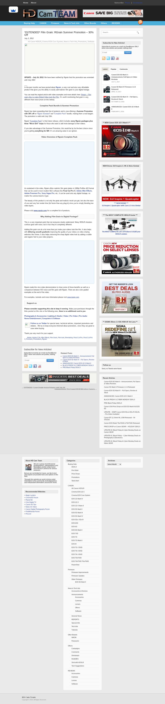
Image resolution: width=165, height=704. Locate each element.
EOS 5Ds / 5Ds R (78, 520)
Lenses (77, 604)
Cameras (78, 601)
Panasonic (75, 641)
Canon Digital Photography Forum (38, 509)
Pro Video (74, 316)
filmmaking (69, 337)
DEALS (74, 467)
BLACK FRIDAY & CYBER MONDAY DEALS (119, 400)
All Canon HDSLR (34, 42)
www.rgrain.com (40, 211)
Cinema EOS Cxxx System (52, 42)
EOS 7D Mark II (77, 540)
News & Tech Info (70, 23)
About (33, 3)
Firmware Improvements (80, 572)
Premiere (29, 339)
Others (103, 23)
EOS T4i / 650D (77, 554)
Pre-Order (75, 470)
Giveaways (75, 655)
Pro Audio (83, 316)
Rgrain (58, 87)
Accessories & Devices (80, 591)
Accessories (79, 597)
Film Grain (53, 337)
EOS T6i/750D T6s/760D (80, 561)
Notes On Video (31, 507)
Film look (61, 337)
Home (25, 3)
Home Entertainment (32, 318)
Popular (113, 69)
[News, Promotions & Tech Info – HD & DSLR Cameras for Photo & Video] (49, 17)
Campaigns (76, 648)
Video (66, 316)
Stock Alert (75, 481)
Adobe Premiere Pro (32, 193)
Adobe (29, 337)
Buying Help (28, 23)
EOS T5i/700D (77, 558)
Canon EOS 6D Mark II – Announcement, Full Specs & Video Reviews (124, 77)
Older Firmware (77, 579)
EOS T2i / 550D (77, 547)
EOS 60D (75, 523)
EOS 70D (75, 533)
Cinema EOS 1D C (78, 492)
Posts (127, 3)
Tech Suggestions (78, 666)
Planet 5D (29, 500)
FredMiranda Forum (33, 511)
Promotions (82, 42)
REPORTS (75, 619)
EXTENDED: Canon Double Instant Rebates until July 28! (43, 387)
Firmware (54, 23)
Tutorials (75, 630)
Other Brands (89, 23)
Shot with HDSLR (78, 662)
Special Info (76, 623)
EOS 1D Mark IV (77, 499)
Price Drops (76, 474)
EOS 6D (74, 526)
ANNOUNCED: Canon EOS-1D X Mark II (118, 396)
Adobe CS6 (36, 337)
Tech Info (75, 626)
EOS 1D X (75, 502)
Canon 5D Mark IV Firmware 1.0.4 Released (119, 387)
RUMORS (75, 659)
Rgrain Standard (44, 114)
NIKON (74, 637)
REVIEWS (115, 23)
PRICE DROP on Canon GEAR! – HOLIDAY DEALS (122, 427)
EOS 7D (74, 537)
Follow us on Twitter (39, 323)
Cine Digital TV (31, 502)
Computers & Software (51, 318)
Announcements (77, 594)
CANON (42, 23)
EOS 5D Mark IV (77, 516)
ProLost (28, 514)
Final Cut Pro (78, 337)
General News (77, 616)
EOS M (74, 544)
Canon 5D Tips (31, 504)
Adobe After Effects (84, 191)
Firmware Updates (78, 576)
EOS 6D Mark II (77, 530)
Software (91, 42)
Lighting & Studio (55, 316)
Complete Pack (60, 114)
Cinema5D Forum (32, 498)
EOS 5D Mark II (77, 509)
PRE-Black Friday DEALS (113, 403)
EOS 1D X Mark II (78, 506)
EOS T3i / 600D (77, 551)
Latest (105, 69)
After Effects (45, 337)
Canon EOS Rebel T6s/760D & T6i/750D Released (122, 423)
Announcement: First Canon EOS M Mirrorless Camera (76, 389)
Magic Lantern (31, 495)
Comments (137, 3)
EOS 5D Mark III (77, 513)
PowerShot (75, 565)
